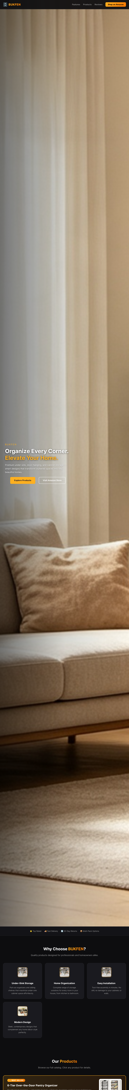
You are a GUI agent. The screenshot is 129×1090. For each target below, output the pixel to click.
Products (87, 4)
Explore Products (22, 480)
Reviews (98, 4)
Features (76, 4)
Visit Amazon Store (52, 480)
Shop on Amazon (116, 4)
